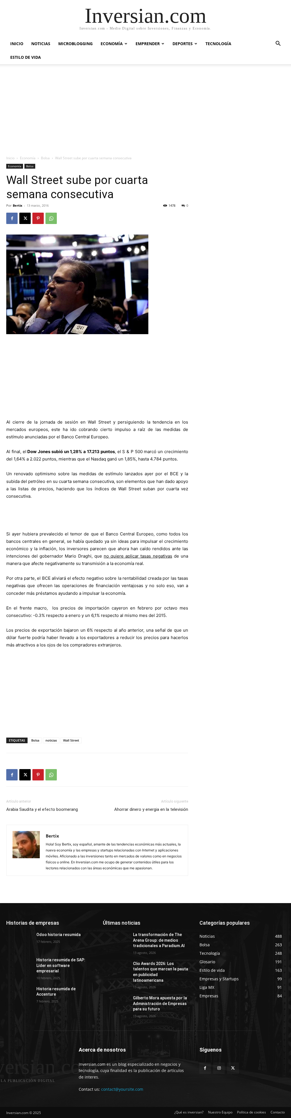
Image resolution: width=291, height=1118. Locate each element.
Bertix (17, 205)
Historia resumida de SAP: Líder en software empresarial (60, 965)
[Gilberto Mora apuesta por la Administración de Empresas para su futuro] (115, 1004)
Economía (112, 43)
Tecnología (218, 43)
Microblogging (75, 43)
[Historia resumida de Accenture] (19, 995)
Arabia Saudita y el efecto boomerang (42, 809)
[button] (278, 44)
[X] (25, 218)
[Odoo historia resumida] (19, 941)
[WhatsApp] (51, 218)
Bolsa (45, 158)
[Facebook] (12, 218)
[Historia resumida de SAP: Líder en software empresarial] (19, 966)
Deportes (182, 43)
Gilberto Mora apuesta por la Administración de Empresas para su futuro (160, 1003)
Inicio (16, 43)
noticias (51, 740)
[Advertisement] (145, 112)
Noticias (40, 43)
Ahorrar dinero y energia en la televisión (151, 809)
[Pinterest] (38, 218)
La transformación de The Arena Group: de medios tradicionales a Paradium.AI (159, 940)
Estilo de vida (25, 57)
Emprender (148, 43)
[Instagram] (219, 1068)
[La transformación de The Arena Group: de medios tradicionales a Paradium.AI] (115, 941)
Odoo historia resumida (58, 934)
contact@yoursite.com (122, 1089)
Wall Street (71, 740)
